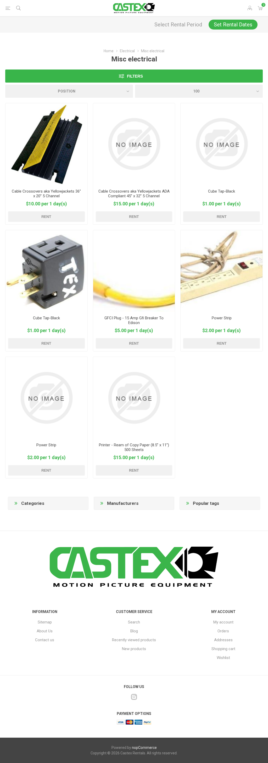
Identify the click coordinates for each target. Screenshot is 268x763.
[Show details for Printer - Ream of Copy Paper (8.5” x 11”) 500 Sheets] (134, 398)
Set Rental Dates (233, 24)
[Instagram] (134, 697)
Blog (134, 631)
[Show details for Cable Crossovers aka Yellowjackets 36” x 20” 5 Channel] (46, 144)
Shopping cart (223, 648)
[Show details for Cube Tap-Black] (222, 144)
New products (134, 648)
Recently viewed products (134, 640)
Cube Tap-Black (221, 191)
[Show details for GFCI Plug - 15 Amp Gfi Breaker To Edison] (134, 271)
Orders (223, 631)
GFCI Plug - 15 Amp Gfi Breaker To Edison (134, 320)
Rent (46, 217)
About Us (45, 631)
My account (223, 622)
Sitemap (45, 622)
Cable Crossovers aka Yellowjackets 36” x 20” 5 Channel (46, 193)
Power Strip (222, 318)
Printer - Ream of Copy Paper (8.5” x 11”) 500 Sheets (134, 447)
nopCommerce (144, 747)
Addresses (223, 640)
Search (134, 622)
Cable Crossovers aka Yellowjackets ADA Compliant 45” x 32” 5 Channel (134, 193)
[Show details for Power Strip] (222, 271)
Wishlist (223, 657)
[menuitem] (45, 622)
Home (109, 51)
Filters (135, 76)
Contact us (44, 640)
